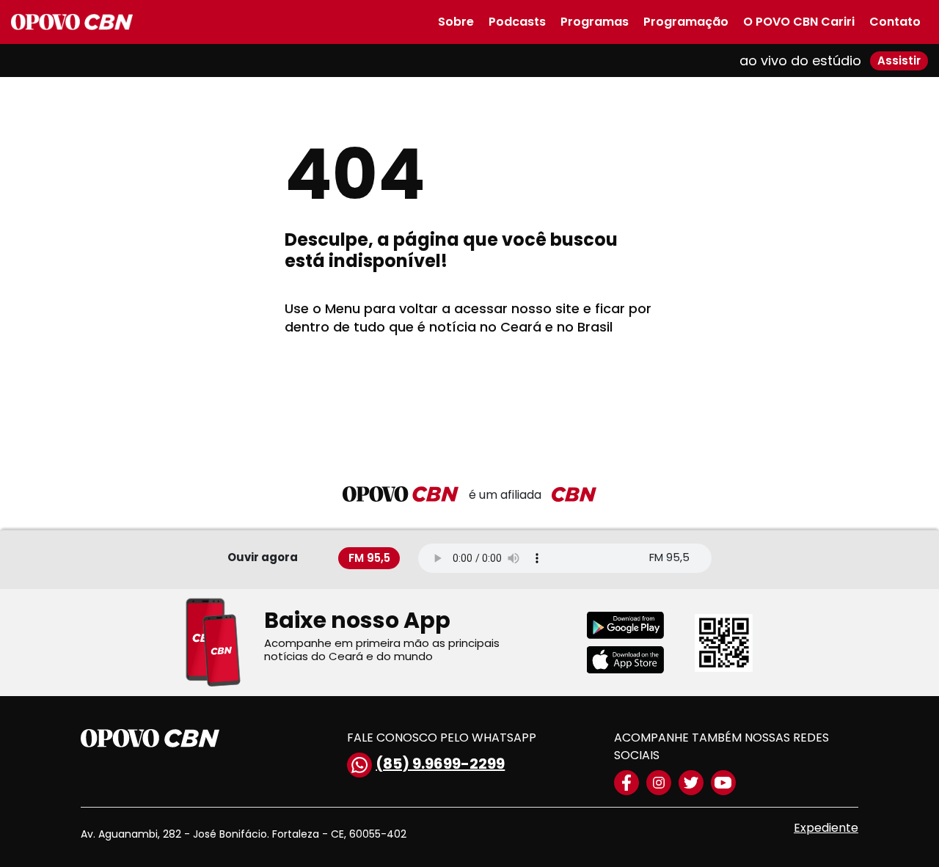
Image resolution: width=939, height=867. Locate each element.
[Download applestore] (635, 659)
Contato (895, 21)
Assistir (899, 60)
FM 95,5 (369, 558)
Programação (685, 21)
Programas (594, 21)
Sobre (456, 21)
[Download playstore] (635, 625)
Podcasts (517, 21)
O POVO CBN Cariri (799, 21)
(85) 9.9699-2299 (440, 763)
